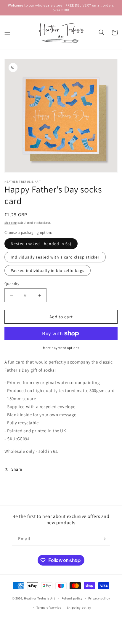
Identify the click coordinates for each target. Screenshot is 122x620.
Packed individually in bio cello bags (47, 270)
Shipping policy (79, 607)
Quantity (11, 283)
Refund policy (72, 598)
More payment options (61, 347)
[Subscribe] (103, 539)
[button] (7, 32)
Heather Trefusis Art (39, 598)
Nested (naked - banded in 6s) (41, 243)
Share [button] (16, 469)
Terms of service (48, 607)
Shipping (10, 223)
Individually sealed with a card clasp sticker (55, 257)
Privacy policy (99, 598)
